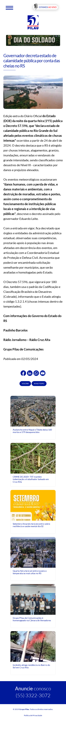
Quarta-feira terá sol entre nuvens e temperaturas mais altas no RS (30, 572)
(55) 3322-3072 (33, 695)
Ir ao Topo (39, 383)
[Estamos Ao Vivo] (45, 7)
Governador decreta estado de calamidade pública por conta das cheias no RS (31, 60)
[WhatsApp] (36, 373)
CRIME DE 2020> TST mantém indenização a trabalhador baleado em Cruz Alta (31, 479)
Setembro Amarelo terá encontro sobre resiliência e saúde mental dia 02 (31, 525)
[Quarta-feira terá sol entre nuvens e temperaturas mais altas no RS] (33, 552)
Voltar (25, 383)
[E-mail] (42, 373)
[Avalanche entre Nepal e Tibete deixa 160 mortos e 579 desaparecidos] (33, 411)
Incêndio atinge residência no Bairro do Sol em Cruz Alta (31, 666)
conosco (33, 688)
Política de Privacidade (33, 715)
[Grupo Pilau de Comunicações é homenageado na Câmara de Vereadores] (33, 600)
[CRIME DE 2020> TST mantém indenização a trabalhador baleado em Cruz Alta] (33, 458)
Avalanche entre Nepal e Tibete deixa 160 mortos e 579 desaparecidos (32, 430)
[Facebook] (23, 373)
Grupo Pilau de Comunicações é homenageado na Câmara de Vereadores (32, 619)
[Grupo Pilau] (33, 22)
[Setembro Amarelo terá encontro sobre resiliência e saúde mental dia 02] (33, 517)
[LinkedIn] (30, 373)
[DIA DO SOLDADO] (33, 40)
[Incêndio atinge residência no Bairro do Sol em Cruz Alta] (33, 650)
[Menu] (9, 7)
